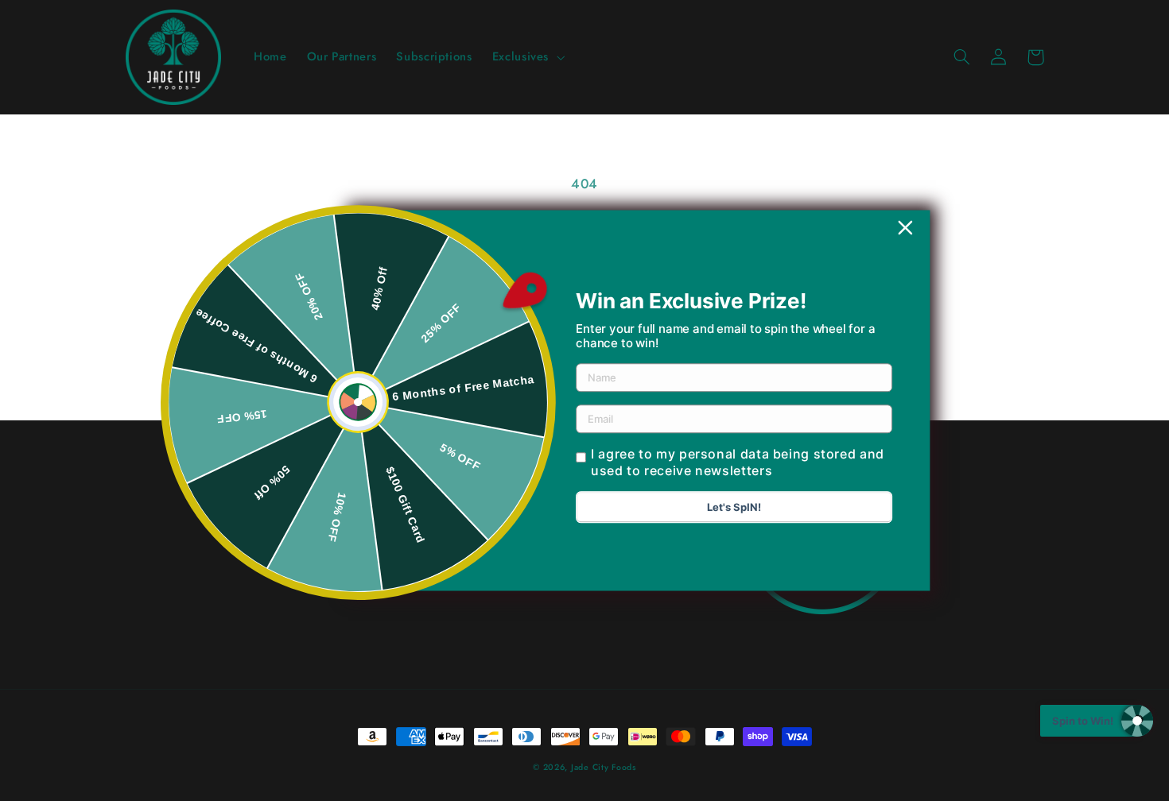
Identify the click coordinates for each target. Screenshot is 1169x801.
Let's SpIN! (734, 507)
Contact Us (346, 590)
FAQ (340, 532)
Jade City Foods (603, 767)
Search (340, 504)
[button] (526, 57)
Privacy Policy (340, 562)
